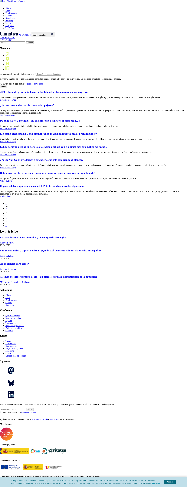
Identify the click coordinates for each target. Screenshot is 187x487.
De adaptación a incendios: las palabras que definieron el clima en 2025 (40, 120)
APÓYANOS (25, 35)
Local (7, 11)
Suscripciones (11, 346)
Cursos (8, 353)
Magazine (9, 25)
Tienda (8, 341)
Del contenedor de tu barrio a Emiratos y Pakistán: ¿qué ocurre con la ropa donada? (48, 173)
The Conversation (7, 115)
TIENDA (9, 28)
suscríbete (54, 419)
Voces (8, 23)
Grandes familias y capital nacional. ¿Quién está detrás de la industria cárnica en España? (50, 250)
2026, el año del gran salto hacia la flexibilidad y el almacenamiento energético (44, 92)
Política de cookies (13, 328)
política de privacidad (34, 84)
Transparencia (11, 323)
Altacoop (9, 20)
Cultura (8, 16)
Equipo (8, 320)
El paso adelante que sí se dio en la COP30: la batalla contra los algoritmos (42, 186)
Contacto (9, 330)
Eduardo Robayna (8, 100)
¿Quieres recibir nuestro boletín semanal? (17, 74)
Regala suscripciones (14, 348)
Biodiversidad (11, 13)
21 (6, 223)
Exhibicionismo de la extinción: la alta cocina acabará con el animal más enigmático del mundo (53, 146)
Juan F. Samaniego (8, 141)
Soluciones (10, 18)
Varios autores (6, 181)
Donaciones (10, 343)
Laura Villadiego (7, 256)
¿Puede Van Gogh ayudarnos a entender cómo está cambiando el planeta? (41, 159)
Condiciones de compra (15, 356)
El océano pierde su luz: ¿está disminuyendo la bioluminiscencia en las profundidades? (48, 133)
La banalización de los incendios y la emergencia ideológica (33, 237)
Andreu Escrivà (7, 243)
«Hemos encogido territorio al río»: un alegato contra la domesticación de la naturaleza (48, 276)
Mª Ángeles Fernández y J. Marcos (15, 282)
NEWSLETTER (7, 37)
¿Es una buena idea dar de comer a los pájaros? (27, 105)
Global (8, 8)
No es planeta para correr (14, 263)
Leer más (156, 483)
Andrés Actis (5, 196)
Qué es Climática (12, 315)
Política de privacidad (14, 325)
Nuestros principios (13, 318)
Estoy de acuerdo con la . (23, 84)
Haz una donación (40, 419)
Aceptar (170, 482)
